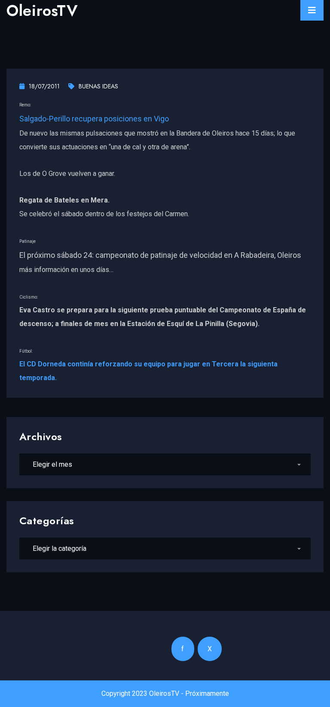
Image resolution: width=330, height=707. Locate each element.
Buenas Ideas (98, 86)
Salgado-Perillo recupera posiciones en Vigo (94, 118)
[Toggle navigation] (312, 10)
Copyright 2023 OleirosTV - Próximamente (165, 693)
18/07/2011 (44, 86)
